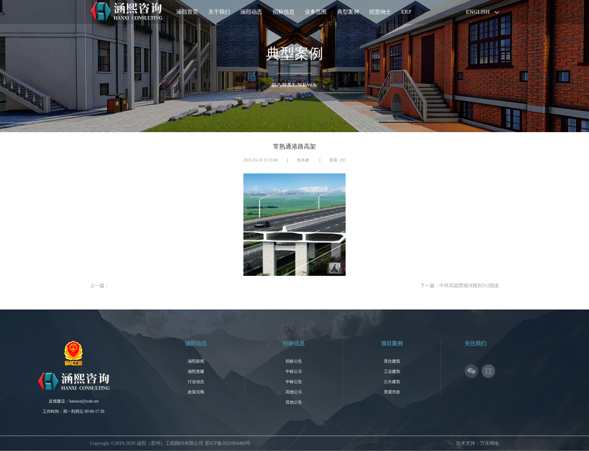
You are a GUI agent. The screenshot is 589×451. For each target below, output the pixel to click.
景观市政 (392, 392)
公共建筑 (392, 381)
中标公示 (294, 371)
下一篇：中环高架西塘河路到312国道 (459, 285)
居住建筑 (392, 361)
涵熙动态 (251, 12)
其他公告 (294, 402)
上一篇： (99, 285)
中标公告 (294, 381)
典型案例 (348, 12)
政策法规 (196, 392)
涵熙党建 (196, 371)
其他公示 (294, 392)
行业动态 (196, 381)
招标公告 (294, 361)
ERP (406, 12)
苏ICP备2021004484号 (228, 443)
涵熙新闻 (196, 361)
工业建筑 (392, 371)
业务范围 (316, 12)
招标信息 (283, 12)
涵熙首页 (187, 12)
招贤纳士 (380, 12)
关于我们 (219, 12)
